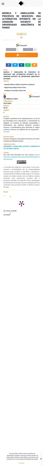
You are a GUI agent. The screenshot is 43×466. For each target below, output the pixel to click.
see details (6, 215)
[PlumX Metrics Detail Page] (21, 203)
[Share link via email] (34, 65)
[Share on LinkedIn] (21, 65)
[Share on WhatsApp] (28, 65)
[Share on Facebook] (8, 65)
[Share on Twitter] (15, 65)
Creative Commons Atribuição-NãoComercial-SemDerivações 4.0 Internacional (21, 157)
